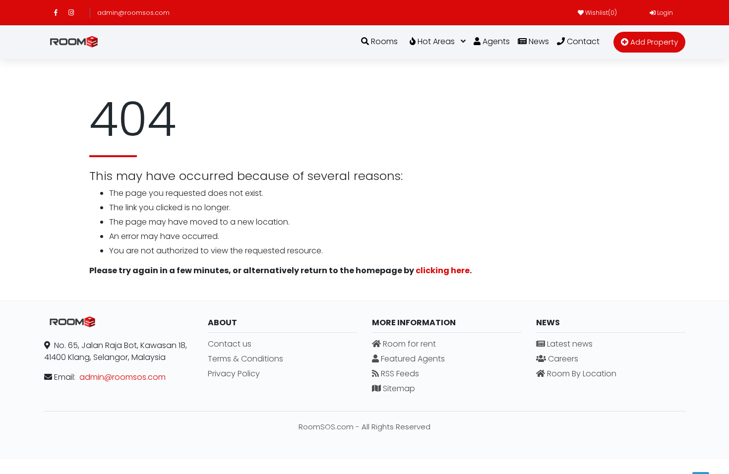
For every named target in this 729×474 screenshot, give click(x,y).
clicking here (443, 270)
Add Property (653, 42)
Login (664, 12)
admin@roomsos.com (133, 12)
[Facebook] (61, 12)
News (538, 41)
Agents (495, 41)
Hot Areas (435, 41)
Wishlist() (600, 12)
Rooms (383, 41)
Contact (582, 41)
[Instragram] (75, 12)
